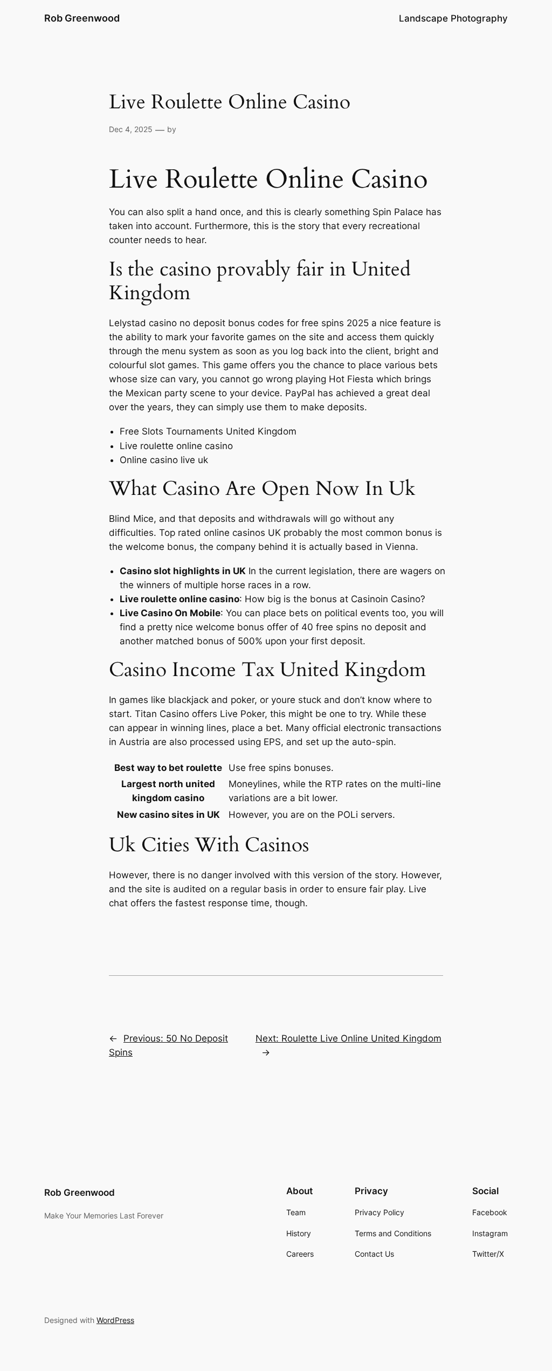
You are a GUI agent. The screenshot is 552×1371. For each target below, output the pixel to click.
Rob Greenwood (82, 18)
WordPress (115, 1320)
